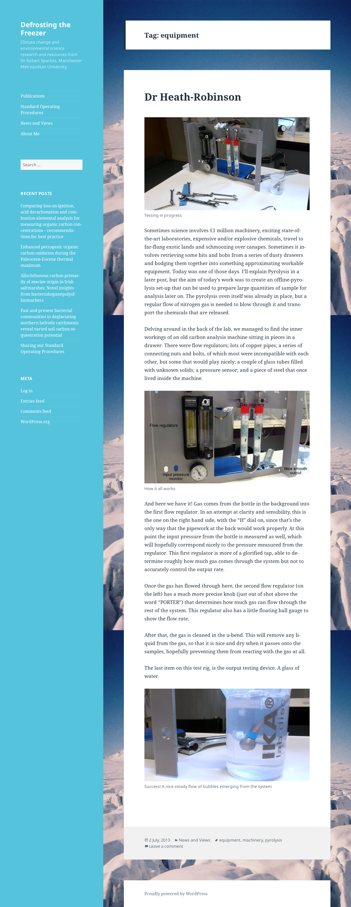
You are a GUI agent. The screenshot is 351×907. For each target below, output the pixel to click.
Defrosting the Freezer (46, 28)
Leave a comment (166, 846)
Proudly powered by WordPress (175, 893)
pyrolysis (273, 840)
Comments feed (36, 411)
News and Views (37, 123)
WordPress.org (35, 421)
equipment (230, 840)
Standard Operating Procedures (40, 109)
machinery (253, 840)
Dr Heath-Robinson (192, 96)
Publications (33, 96)
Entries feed (32, 401)
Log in (27, 391)
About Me (30, 133)
